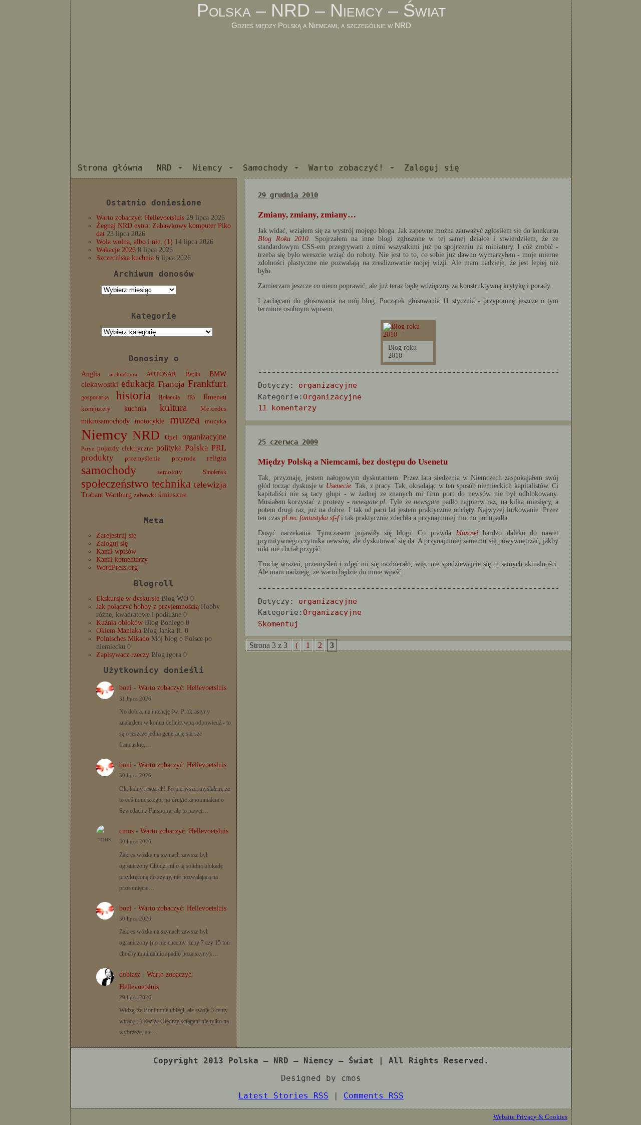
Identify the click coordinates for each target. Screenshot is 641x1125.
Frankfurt (207, 383)
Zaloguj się (431, 167)
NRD (164, 167)
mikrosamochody (105, 421)
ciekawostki (99, 384)
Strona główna (110, 167)
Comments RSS (374, 1095)
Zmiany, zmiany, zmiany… (307, 214)
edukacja (138, 383)
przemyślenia (143, 458)
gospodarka (95, 397)
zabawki (145, 495)
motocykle (149, 421)
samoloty (169, 472)
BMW (217, 374)
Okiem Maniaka (118, 630)
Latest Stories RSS (283, 1095)
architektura (123, 374)
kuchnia (135, 408)
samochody (108, 470)
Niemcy (207, 167)
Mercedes (213, 408)
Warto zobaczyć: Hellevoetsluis (140, 217)
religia (216, 458)
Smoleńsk (214, 472)
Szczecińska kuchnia (125, 258)
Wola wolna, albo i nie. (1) (134, 242)
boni (125, 688)
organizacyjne (204, 436)
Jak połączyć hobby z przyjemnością (147, 606)
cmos (126, 831)
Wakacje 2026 (116, 250)
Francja (171, 384)
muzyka (215, 421)
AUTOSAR (161, 374)
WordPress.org (117, 567)
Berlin (193, 374)
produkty (97, 458)
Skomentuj (278, 623)
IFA (191, 397)
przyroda (184, 458)
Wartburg (118, 495)
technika (171, 484)
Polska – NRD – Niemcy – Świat (321, 10)
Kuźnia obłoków (119, 622)
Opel (171, 437)
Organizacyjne (332, 396)
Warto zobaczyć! (346, 167)
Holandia (169, 397)
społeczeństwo (115, 483)
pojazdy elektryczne (125, 448)
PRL (218, 448)
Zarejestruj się (116, 535)
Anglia (90, 374)
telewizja (210, 485)
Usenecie (338, 486)
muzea (185, 419)
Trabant (92, 495)
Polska (196, 448)
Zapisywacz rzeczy (122, 654)
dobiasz (129, 974)
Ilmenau (214, 397)
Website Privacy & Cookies (530, 1116)
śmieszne (172, 495)
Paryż (87, 448)
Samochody (265, 167)
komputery (96, 408)
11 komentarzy (287, 407)
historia (133, 395)
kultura (173, 407)
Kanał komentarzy (122, 559)
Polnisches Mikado (122, 638)
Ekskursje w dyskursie (127, 598)
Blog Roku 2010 (283, 239)
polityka (169, 447)
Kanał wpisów (116, 551)
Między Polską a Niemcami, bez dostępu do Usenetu (353, 462)
